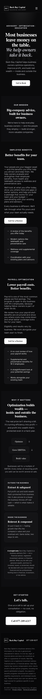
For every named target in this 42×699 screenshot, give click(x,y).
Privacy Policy (17, 689)
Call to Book (21, 83)
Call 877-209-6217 (21, 621)
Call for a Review (15, 221)
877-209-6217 (32, 640)
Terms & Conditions (30, 689)
